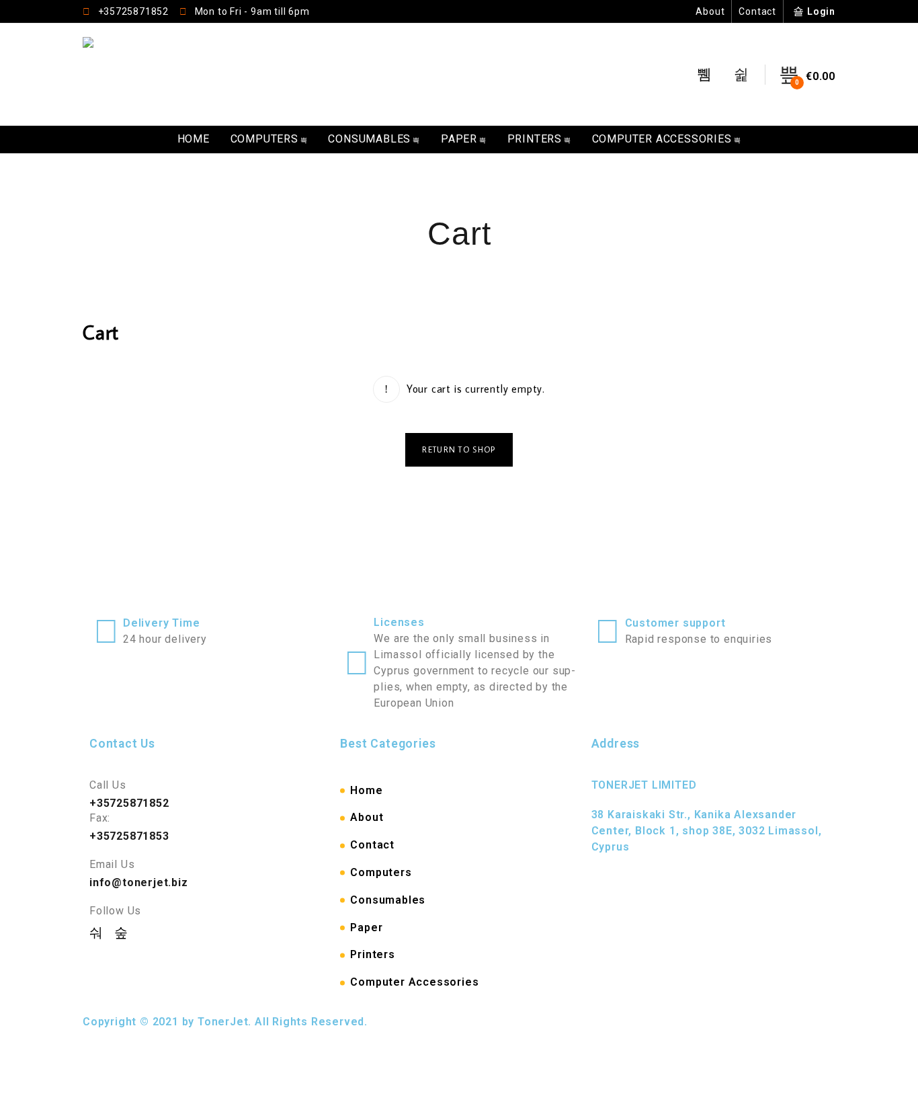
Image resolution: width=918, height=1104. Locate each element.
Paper (459, 138)
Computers (264, 138)
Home (193, 138)
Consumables (369, 138)
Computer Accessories (662, 138)
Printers (534, 138)
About (710, 11)
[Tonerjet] (90, 74)
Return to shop (458, 449)
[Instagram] (121, 932)
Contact (757, 11)
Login (821, 11)
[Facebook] (98, 932)
